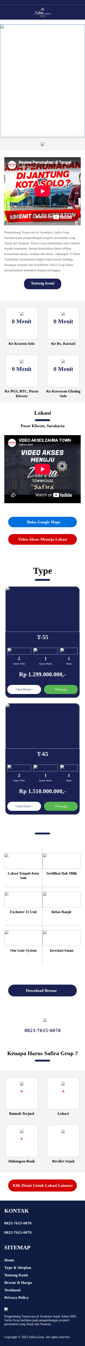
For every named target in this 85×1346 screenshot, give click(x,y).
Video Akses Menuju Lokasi (42, 539)
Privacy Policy (16, 1297)
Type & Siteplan (17, 1267)
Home (9, 1260)
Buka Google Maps (43, 522)
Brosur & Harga (18, 1282)
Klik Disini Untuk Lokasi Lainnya (43, 1185)
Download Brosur (42, 990)
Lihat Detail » (24, 689)
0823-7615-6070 (18, 1223)
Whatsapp (60, 689)
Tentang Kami (42, 283)
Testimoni (12, 1290)
